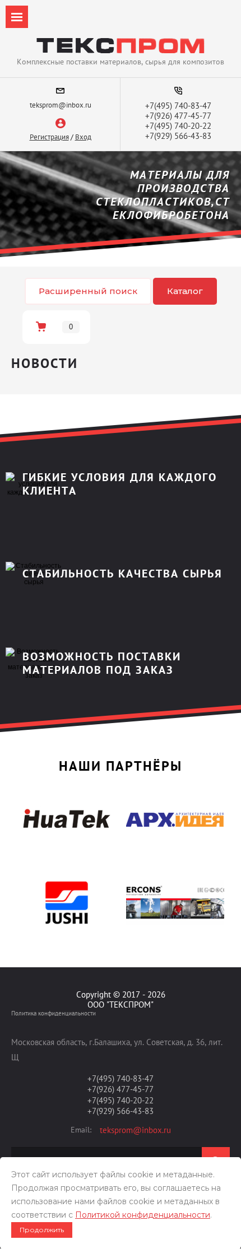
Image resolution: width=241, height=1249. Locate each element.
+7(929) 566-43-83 (178, 136)
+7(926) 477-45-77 (178, 115)
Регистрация (49, 137)
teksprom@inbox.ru (60, 105)
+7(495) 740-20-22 (178, 125)
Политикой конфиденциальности (142, 1215)
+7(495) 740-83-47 (178, 105)
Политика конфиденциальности (53, 1013)
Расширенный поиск (88, 291)
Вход (83, 137)
